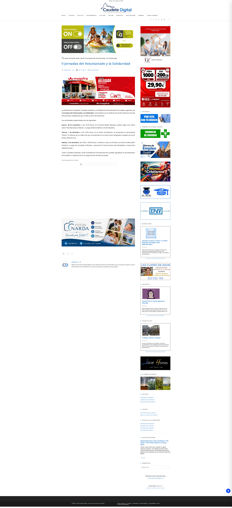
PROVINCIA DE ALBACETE (147, 423)
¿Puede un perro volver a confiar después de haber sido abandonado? (155, 242)
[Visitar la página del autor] (65, 265)
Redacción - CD (69, 70)
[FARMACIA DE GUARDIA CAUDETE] (155, 133)
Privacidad (135, 503)
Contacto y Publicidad (123, 504)
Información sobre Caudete (148, 413)
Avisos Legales (143, 503)
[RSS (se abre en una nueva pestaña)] (161, 19)
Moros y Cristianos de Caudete (148, 415)
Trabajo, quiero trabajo (151, 338)
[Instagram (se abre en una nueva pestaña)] (156, 19)
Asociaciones (94, 70)
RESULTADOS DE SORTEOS (147, 402)
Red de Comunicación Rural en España (155, 488)
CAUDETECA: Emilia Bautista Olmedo (153, 302)
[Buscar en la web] (168, 19)
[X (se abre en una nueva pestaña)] (150, 19)
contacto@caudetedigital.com (155, 478)
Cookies (129, 503)
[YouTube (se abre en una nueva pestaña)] (159, 19)
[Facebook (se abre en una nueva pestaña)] (153, 19)
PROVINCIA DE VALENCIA (147, 428)
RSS (158, 503)
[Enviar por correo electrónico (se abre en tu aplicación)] (164, 19)
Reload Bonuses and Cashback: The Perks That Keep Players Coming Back (154, 443)
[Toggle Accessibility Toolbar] (228, 490)
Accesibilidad (152, 503)
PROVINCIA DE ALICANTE (147, 426)
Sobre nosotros (121, 503)
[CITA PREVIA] (155, 118)
